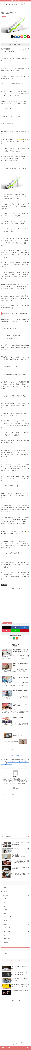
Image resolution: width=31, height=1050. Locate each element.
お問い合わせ (16, 1044)
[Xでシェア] (12, 36)
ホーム (7, 1042)
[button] (28, 837)
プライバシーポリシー (19, 1042)
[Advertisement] (15, 604)
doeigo (16, 776)
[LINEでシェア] (25, 36)
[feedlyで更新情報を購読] (14, 638)
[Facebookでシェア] (15, 627)
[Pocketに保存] (6, 630)
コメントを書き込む (16, 755)
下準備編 (5, 584)
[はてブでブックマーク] (24, 627)
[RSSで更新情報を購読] (17, 638)
